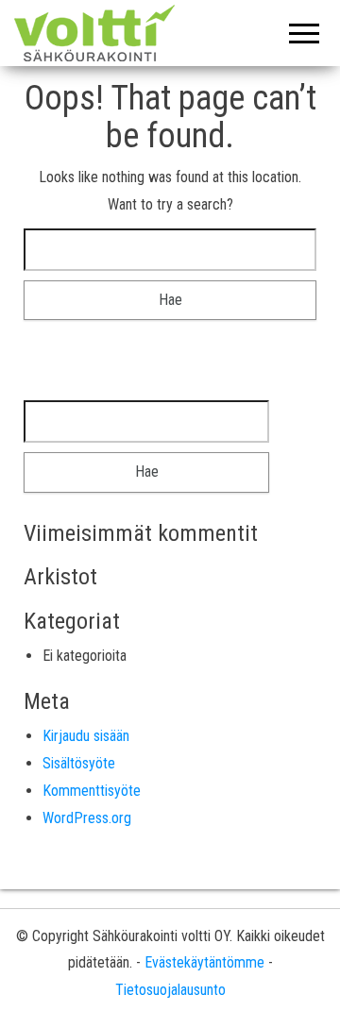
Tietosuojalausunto (170, 990)
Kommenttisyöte (91, 791)
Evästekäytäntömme (204, 962)
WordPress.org (86, 818)
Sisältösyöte (78, 763)
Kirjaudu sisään (85, 736)
